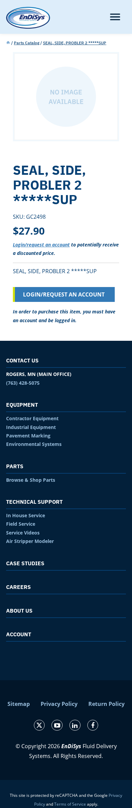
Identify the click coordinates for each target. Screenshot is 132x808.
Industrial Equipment (31, 427)
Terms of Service (70, 804)
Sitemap (18, 704)
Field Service (20, 524)
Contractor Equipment (32, 418)
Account (18, 634)
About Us (19, 610)
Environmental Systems (34, 444)
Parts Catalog (26, 42)
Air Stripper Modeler (30, 541)
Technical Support (34, 501)
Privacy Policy (59, 704)
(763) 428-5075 (23, 383)
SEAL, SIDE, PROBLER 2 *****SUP (74, 42)
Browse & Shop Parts (30, 480)
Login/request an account (41, 244)
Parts (14, 466)
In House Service (25, 515)
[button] (115, 16)
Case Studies (25, 563)
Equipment (22, 404)
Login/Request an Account (64, 294)
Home (8, 43)
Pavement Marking (28, 435)
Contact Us (22, 360)
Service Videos (23, 532)
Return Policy (106, 704)
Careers (18, 587)
